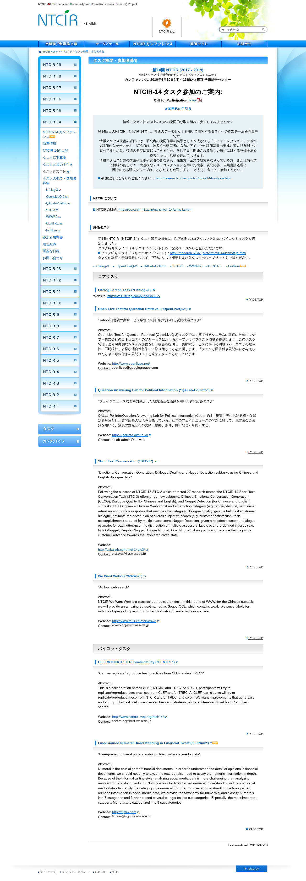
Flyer (193, 100)
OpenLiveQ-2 (127, 266)
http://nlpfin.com (124, 812)
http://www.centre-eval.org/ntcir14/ (138, 717)
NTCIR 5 (59, 360)
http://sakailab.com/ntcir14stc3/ (121, 549)
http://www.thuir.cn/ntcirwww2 (134, 621)
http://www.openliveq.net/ (131, 363)
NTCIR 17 (59, 87)
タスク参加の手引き (58, 164)
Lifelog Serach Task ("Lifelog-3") (125, 290)
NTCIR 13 (59, 268)
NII (113, 871)
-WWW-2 (51, 217)
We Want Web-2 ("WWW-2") (120, 576)
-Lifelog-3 (51, 190)
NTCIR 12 (59, 280)
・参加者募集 (89, 51)
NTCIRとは (167, 27)
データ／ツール (107, 44)
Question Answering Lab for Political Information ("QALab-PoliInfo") (154, 390)
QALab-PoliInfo (154, 266)
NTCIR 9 (59, 314)
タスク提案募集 (54, 158)
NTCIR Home (50, 51)
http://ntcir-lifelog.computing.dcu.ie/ (133, 296)
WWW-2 (195, 266)
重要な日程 (51, 251)
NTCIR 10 (59, 303)
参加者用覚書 (53, 237)
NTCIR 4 (59, 371)
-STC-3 (50, 210)
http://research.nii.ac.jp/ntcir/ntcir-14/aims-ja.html (155, 209)
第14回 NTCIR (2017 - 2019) (178, 70)
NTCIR (58, 17)
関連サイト (199, 44)
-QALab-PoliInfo (56, 203)
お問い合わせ (53, 258)
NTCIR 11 (59, 291)
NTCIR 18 (59, 76)
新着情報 (49, 143)
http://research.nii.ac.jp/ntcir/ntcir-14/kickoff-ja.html (208, 253)
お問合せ (245, 44)
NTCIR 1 (59, 406)
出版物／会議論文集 (61, 44)
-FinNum (51, 230)
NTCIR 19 (59, 64)
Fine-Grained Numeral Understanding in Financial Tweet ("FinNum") (153, 743)
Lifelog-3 (102, 266)
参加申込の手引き (178, 109)
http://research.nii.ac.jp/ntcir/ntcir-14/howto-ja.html (193, 178)
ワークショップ (59, 429)
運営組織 (49, 244)
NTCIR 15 (59, 110)
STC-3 (178, 266)
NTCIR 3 (59, 383)
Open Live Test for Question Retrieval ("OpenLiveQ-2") (143, 309)
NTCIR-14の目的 (55, 150)
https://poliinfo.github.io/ (130, 435)
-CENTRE (52, 223)
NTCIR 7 (59, 337)
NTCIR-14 (66, 51)
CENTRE (215, 266)
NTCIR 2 (59, 394)
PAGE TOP (255, 299)
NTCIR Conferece (153, 44)
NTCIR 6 (59, 348)
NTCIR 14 (59, 122)
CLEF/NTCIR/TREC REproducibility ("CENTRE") (136, 662)
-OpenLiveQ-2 (54, 196)
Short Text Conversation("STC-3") (126, 461)
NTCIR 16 (59, 99)
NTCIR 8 (59, 325)
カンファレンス (59, 441)
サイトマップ (48, 871)
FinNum (234, 266)
